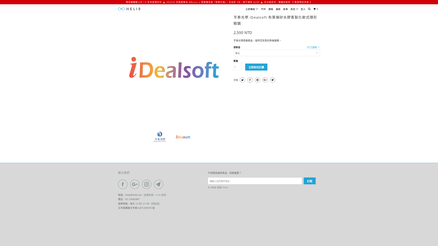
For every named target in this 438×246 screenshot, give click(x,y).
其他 (293, 9)
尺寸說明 (312, 47)
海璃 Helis (222, 187)
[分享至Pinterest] (257, 80)
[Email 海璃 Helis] (159, 184)
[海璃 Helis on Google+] (135, 184)
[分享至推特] (242, 80)
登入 (303, 9)
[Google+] (265, 80)
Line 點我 (161, 194)
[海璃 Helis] (135, 8)
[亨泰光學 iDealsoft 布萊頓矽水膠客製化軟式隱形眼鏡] (174, 70)
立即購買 (251, 9)
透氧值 (237, 47)
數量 (236, 60)
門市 (263, 9)
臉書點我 (148, 194)
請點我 (155, 203)
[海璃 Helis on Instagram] (147, 184)
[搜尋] (309, 9)
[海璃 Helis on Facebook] (123, 184)
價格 (270, 9)
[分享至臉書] (250, 80)
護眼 (278, 9)
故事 (285, 9)
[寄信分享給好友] (272, 80)
